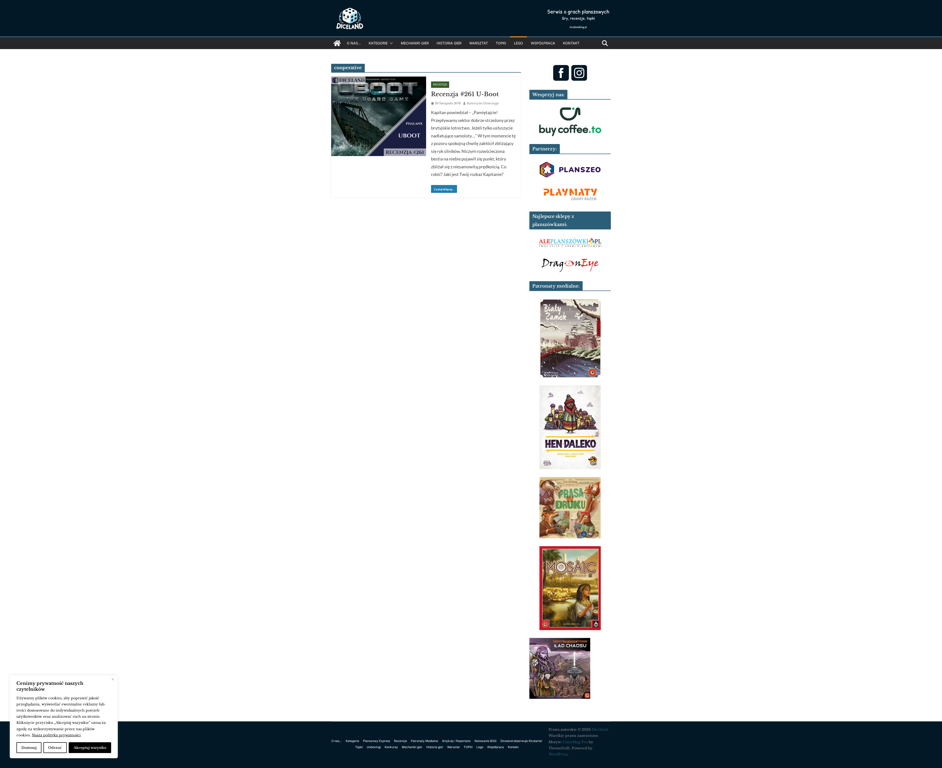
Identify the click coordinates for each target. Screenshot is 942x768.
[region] (64, 716)
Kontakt (571, 43)
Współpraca (543, 43)
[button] (390, 43)
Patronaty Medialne (424, 741)
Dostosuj (29, 747)
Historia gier (449, 43)
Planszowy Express (376, 741)
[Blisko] (113, 679)
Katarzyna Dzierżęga (483, 103)
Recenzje (440, 84)
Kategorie (378, 43)
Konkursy (391, 747)
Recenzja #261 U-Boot (465, 94)
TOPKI (501, 43)
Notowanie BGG (485, 741)
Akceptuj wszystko (90, 747)
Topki (359, 747)
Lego (518, 43)
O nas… (354, 43)
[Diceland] (337, 43)
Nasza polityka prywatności (56, 735)
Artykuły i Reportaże (456, 741)
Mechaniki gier (415, 43)
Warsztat (478, 43)
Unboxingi (374, 747)
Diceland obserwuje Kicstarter (521, 741)
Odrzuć (55, 747)
